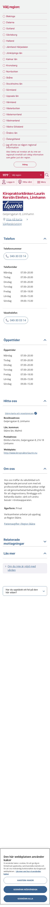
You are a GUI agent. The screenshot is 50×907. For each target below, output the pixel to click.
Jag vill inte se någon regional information (21, 146)
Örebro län (11, 132)
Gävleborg (11, 34)
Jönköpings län (14, 53)
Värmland (11, 102)
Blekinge (10, 16)
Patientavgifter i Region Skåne (19, 523)
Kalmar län (11, 59)
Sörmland (11, 89)
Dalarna (10, 22)
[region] (25, 876)
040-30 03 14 (18, 256)
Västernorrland (14, 114)
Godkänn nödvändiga (25, 889)
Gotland (10, 28)
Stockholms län (14, 83)
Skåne (9, 77)
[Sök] (47, 174)
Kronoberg (11, 65)
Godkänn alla (25, 898)
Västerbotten (13, 108)
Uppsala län (12, 96)
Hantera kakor (25, 880)
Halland (10, 40)
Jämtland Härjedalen (17, 47)
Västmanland (13, 120)
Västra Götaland (14, 126)
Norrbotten (12, 71)
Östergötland (13, 139)
